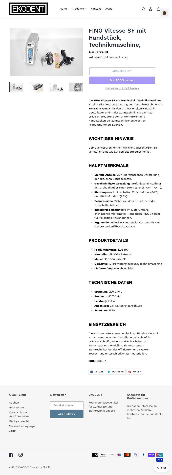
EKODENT (23, 467)
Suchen (14, 402)
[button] (164, 13)
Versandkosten (118, 57)
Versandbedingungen (22, 426)
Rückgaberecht (19, 421)
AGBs (12, 431)
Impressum (16, 407)
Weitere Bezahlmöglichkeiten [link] (122, 88)
